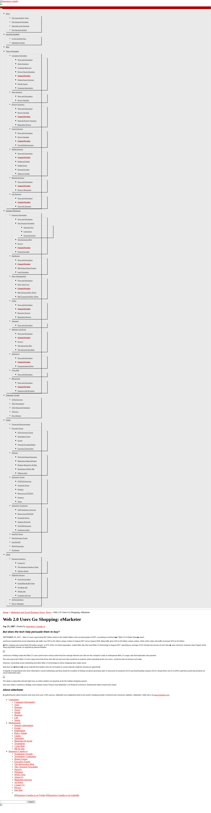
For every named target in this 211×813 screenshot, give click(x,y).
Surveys (20, 244)
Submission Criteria (18, 43)
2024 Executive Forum (25, 432)
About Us (18, 777)
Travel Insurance (17, 129)
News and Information (25, 60)
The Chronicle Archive (19, 30)
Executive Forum (17, 428)
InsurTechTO (16, 542)
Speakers (21, 489)
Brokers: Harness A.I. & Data (27, 465)
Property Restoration (24, 190)
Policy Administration (19, 276)
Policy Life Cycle (23, 284)
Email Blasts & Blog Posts (26, 583)
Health (17, 712)
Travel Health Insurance (26, 145)
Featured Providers (24, 76)
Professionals (15, 723)
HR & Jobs (19, 748)
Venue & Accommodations (26, 444)
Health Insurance (17, 149)
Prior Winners (16, 416)
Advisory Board (23, 571)
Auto (16, 705)
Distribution (16, 256)
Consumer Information (19, 55)
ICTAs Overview (17, 399)
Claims (14, 301)
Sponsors (21, 497)
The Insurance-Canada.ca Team (28, 567)
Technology (16, 354)
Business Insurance (18, 178)
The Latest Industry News (20, 18)
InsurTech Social (17, 534)
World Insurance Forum (20, 538)
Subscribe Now (29, 227)
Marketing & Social (23, 741)
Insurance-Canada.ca (19, 559)
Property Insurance (18, 104)
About (8, 554)
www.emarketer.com (161, 695)
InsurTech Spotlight (12, 34)
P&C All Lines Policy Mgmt (27, 292)
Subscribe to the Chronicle (20, 26)
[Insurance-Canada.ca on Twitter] (30, 795)
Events (8, 420)
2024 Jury (15, 412)
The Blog (24, 764)
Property (18, 707)
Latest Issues (28, 231)
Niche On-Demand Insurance (27, 457)
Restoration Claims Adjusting (27, 461)
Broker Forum (20, 759)
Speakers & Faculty (24, 522)
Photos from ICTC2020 (25, 514)
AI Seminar (15, 550)
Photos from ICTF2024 (25, 493)
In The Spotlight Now (19, 39)
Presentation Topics (24, 436)
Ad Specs (18, 782)
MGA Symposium (18, 546)
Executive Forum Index (25, 448)
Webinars (15, 453)
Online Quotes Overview (26, 80)
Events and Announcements (21, 424)
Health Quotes (22, 165)
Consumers (14, 699)
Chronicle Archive (30, 235)
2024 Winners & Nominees (21, 408)
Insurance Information (19, 215)
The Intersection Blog (25, 240)
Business (18, 715)
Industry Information (23, 725)
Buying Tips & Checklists (26, 72)
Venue (20, 501)
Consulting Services (24, 595)
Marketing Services (18, 575)
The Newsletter (26, 767)
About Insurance (23, 64)
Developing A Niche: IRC (26, 469)
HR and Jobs (16, 378)
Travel (17, 710)
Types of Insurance (12, 51)
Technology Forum (18, 477)
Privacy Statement (18, 604)
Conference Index (24, 530)
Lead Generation (23, 272)
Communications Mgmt (25, 366)
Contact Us (21, 563)
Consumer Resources (24, 68)
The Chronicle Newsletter (20, 22)
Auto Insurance (17, 92)
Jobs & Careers (23, 84)
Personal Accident (23, 169)
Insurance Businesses (13, 211)
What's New (20, 774)
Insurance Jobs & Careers (26, 391)
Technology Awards (12, 395)
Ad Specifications (17, 599)
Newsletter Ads (22, 587)
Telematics (15, 321)
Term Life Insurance (24, 206)
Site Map (18, 790)
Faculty (20, 440)
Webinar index (22, 473)
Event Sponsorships (24, 579)
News (8, 14)
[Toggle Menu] (1, 8)
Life (16, 717)
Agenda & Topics (23, 485)
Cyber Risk (15, 370)
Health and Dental (24, 161)
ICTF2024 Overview (24, 481)
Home (5, 612)
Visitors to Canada (24, 173)
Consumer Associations (25, 88)
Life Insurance (16, 194)
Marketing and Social (19, 329)
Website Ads (22, 591)
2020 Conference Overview (27, 510)
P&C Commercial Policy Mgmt (28, 296)
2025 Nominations (18, 403)
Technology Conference (20, 506)
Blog (7, 47)
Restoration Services (24, 125)
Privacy (17, 787)
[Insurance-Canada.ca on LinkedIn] (62, 795)
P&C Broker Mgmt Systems (27, 268)
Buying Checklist (23, 100)
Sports (17, 720)
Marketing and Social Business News (28, 612)
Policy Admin (20, 733)
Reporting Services (24, 313)
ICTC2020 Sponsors (24, 526)
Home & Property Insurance (27, 121)
